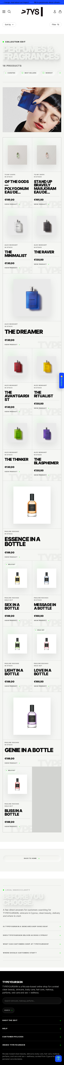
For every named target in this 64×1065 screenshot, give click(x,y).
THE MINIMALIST (16, 254)
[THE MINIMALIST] (17, 225)
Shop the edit (10, 1020)
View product (12, 204)
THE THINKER (16, 459)
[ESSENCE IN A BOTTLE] (32, 504)
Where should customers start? (20, 953)
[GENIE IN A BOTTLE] (32, 716)
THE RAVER (44, 252)
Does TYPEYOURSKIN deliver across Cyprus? (25, 935)
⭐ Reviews (61, 380)
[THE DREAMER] (32, 297)
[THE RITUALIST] (46, 365)
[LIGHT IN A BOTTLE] (17, 643)
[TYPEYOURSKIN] (32, 11)
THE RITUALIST (43, 394)
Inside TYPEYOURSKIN (13, 1045)
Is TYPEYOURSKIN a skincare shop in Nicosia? (25, 926)
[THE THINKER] (17, 432)
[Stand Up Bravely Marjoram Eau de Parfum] (46, 154)
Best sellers (29, 73)
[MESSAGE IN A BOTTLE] (46, 578)
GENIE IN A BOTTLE (29, 750)
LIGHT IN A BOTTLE (14, 672)
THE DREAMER (24, 331)
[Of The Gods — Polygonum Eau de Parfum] (17, 154)
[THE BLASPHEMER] (46, 432)
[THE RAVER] (46, 225)
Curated (10, 73)
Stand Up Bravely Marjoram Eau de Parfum (45, 188)
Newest (48, 73)
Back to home (32, 858)
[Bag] (60, 11)
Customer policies (12, 1037)
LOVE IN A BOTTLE (42, 672)
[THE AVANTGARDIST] (17, 365)
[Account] (54, 11)
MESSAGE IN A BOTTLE (45, 606)
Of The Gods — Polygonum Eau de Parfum (17, 188)
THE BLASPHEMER (46, 461)
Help (4, 1028)
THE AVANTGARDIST (17, 396)
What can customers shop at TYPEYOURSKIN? (26, 944)
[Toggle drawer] (3, 11)
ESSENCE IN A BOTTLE (22, 541)
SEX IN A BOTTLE (12, 606)
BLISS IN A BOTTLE (13, 812)
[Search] (9, 11)
